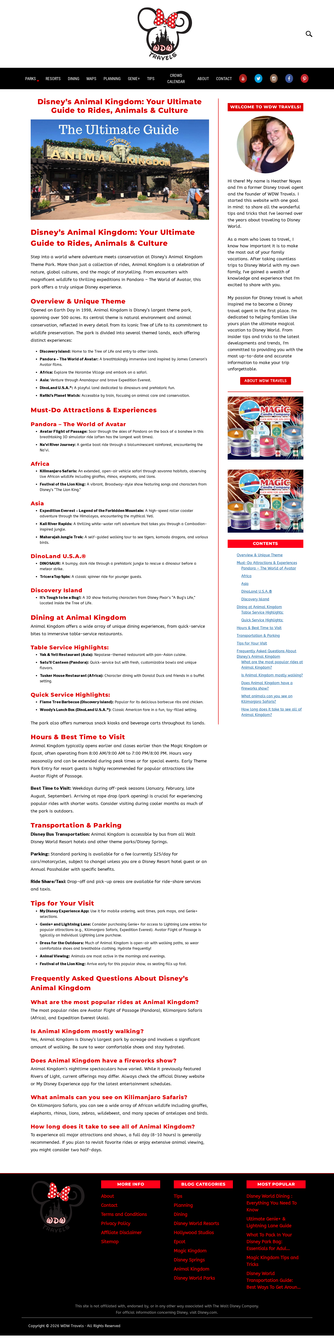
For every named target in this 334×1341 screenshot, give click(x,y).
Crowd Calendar (176, 78)
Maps (91, 78)
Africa (246, 576)
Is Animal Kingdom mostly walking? (272, 675)
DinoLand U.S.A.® (256, 591)
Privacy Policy (115, 1223)
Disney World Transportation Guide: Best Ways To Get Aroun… (274, 1280)
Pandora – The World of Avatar (268, 568)
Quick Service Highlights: (262, 620)
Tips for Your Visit (252, 643)
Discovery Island (255, 599)
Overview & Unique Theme (260, 555)
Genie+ (134, 78)
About (203, 78)
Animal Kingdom (191, 1269)
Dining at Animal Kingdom (259, 607)
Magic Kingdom (190, 1250)
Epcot (179, 1241)
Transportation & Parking (258, 635)
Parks (30, 78)
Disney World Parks (194, 1278)
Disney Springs (189, 1260)
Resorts (53, 78)
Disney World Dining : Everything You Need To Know (272, 1203)
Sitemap (110, 1241)
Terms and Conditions (124, 1214)
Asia (245, 584)
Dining (73, 78)
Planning (112, 78)
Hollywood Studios (194, 1232)
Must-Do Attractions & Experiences (267, 563)
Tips (151, 78)
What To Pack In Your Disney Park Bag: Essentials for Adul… (269, 1241)
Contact (224, 78)
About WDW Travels (265, 381)
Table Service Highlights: (262, 612)
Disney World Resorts (196, 1223)
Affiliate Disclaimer (121, 1232)
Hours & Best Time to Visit (259, 628)
